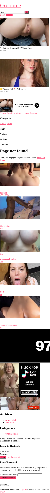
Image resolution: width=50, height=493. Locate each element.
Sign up (23, 489)
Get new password (8, 478)
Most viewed (16, 113)
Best (9, 113)
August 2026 (10, 420)
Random (33, 113)
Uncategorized (6, 123)
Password (4, 454)
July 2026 (9, 422)
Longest (26, 113)
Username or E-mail (8, 475)
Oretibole (10, 5)
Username (4, 451)
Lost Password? (13, 457)
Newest (3, 113)
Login (2, 15)
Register (9, 15)
